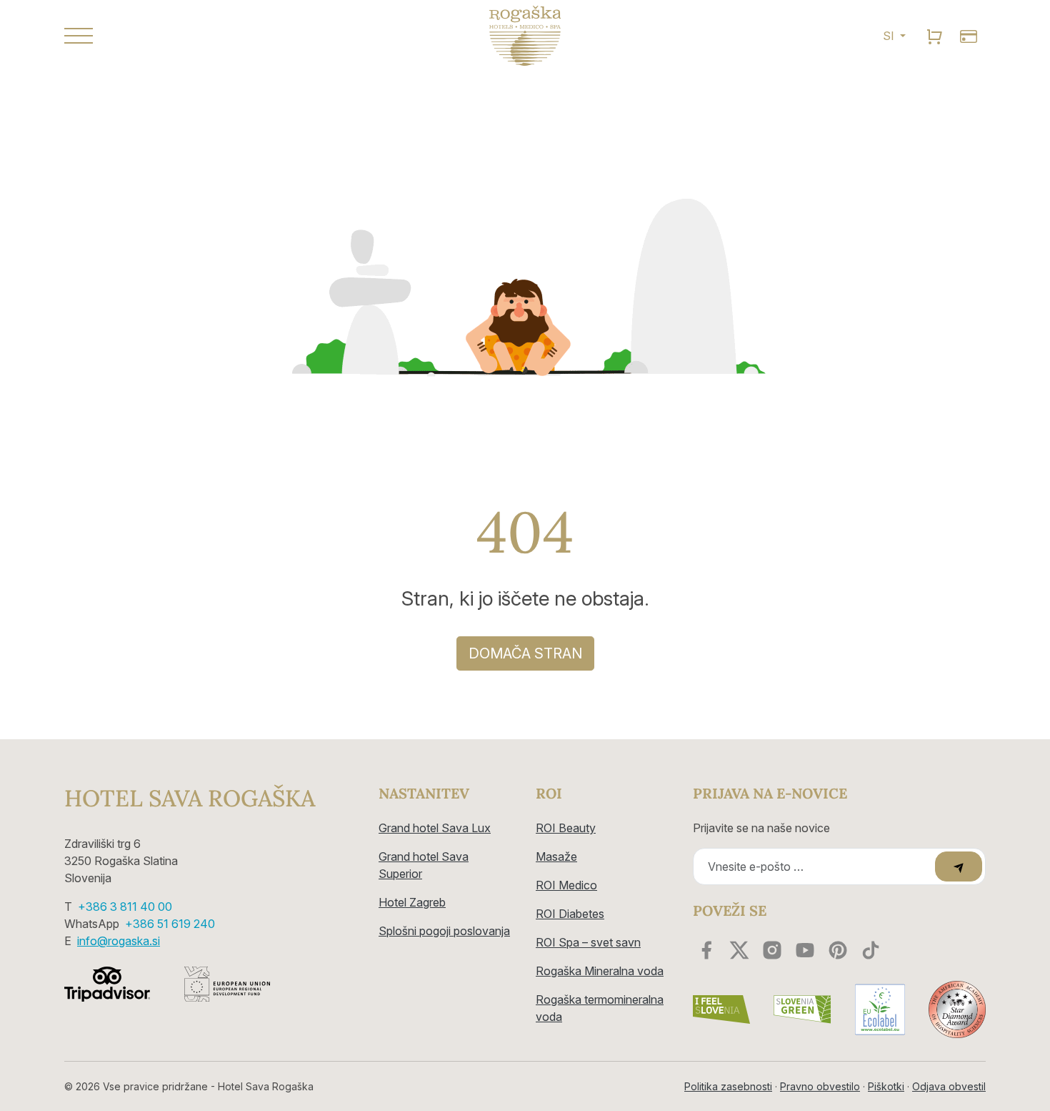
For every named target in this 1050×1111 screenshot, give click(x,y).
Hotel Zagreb (412, 902)
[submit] (958, 866)
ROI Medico (566, 885)
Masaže (556, 856)
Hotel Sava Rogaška (189, 798)
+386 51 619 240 (170, 924)
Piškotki (886, 1086)
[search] (934, 36)
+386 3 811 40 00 (125, 906)
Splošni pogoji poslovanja (444, 931)
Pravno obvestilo (820, 1086)
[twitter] (739, 950)
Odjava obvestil (949, 1086)
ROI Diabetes (570, 914)
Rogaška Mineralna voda (600, 971)
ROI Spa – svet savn (588, 942)
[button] (210, 35)
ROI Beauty (566, 828)
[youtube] (805, 950)
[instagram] (772, 950)
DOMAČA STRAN (525, 653)
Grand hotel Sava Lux (435, 828)
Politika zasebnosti (728, 1086)
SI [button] (890, 36)
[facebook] (706, 950)
